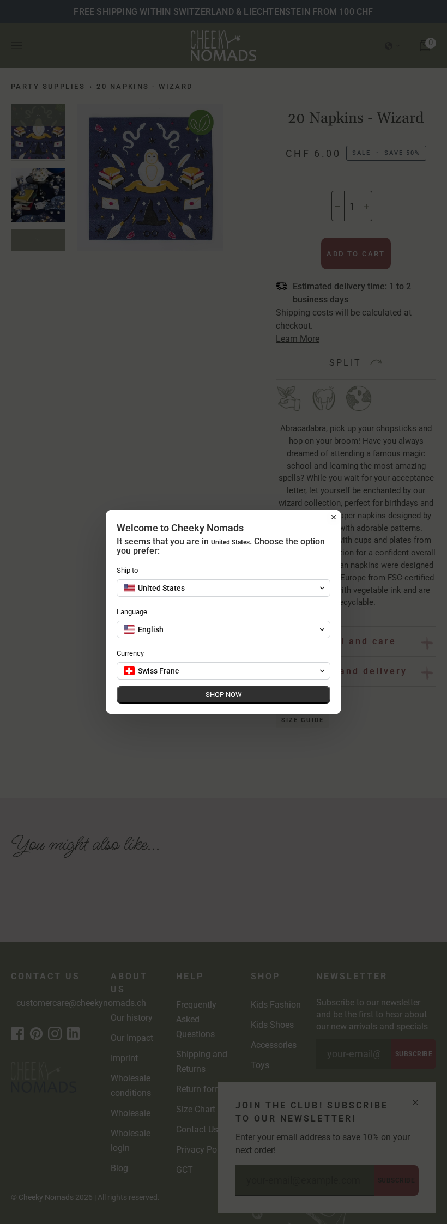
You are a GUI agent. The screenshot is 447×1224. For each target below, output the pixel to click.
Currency (130, 653)
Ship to (127, 570)
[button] (223, 588)
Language (132, 612)
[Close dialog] (333, 517)
